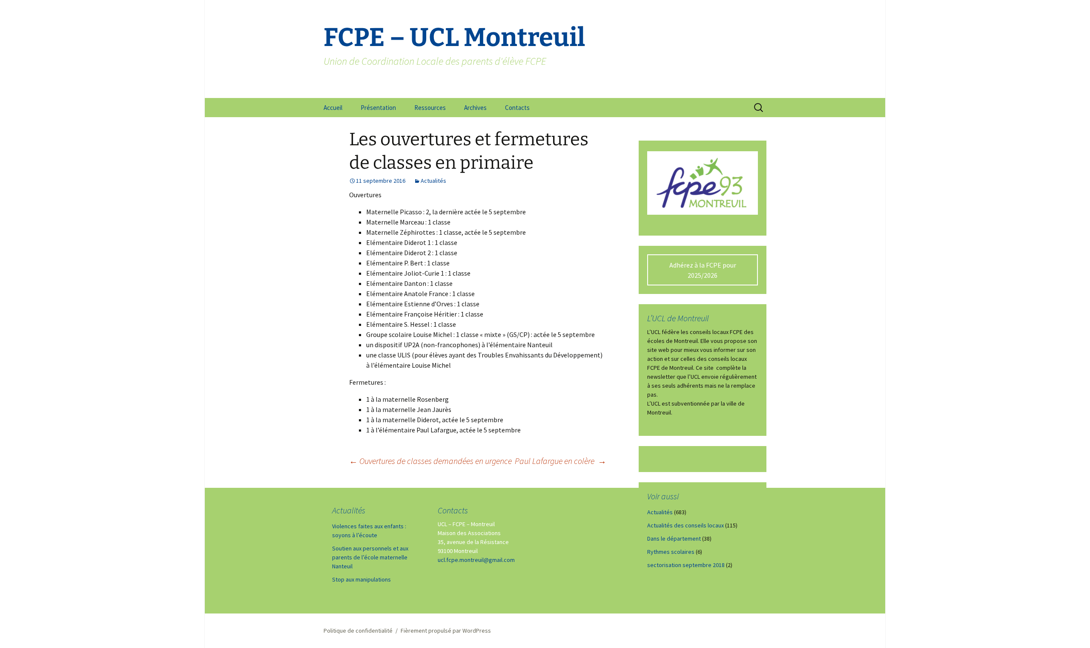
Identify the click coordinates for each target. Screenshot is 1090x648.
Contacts (517, 108)
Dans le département (674, 538)
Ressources (430, 108)
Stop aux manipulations (361, 579)
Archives (475, 108)
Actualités (433, 180)
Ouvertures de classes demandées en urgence (430, 460)
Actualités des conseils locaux (685, 525)
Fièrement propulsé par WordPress (446, 630)
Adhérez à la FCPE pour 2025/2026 (702, 270)
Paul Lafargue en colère (560, 460)
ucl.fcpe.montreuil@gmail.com (476, 560)
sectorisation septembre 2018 (686, 565)
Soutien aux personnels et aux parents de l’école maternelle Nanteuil (370, 557)
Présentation (378, 108)
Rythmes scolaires (670, 552)
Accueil (333, 108)
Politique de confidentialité (358, 630)
